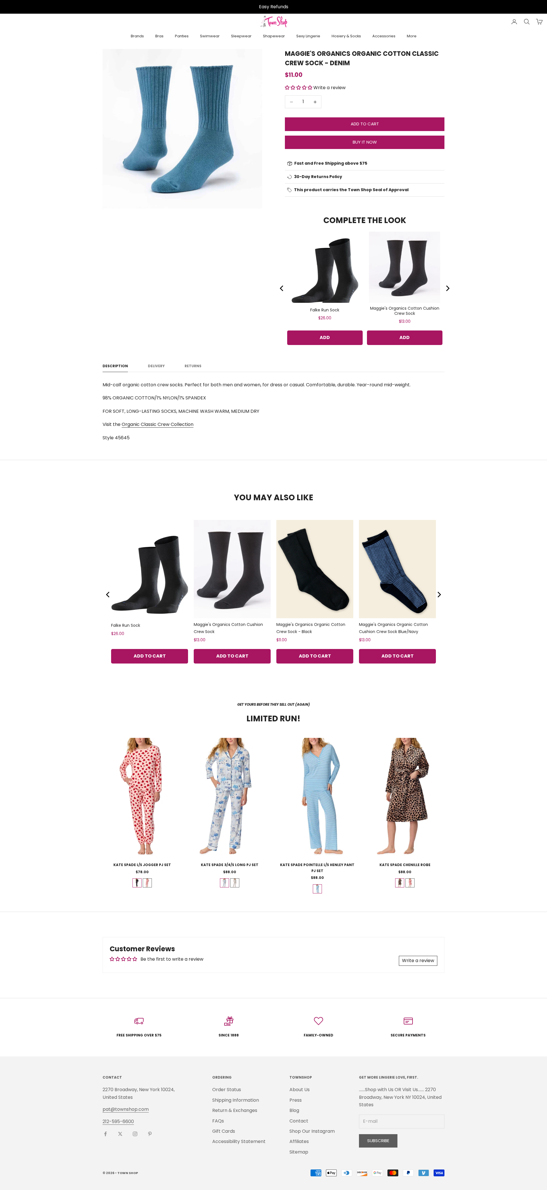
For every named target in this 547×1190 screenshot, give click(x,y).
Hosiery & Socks (346, 36)
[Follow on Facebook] (105, 1134)
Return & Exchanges (234, 1110)
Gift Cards (223, 1131)
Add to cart (365, 124)
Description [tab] (115, 366)
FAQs (218, 1121)
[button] (299, 87)
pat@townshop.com (126, 1109)
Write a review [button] (418, 960)
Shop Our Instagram (312, 1131)
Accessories (383, 36)
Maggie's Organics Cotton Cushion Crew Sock (404, 311)
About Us (299, 1089)
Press (295, 1100)
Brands (137, 36)
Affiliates (299, 1141)
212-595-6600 (118, 1121)
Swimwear (210, 36)
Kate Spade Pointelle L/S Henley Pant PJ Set (317, 867)
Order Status (226, 1089)
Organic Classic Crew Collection (157, 424)
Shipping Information (235, 1100)
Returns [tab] (193, 366)
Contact (298, 1121)
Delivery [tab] (156, 366)
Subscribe (378, 1141)
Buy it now (365, 142)
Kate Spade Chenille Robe (404, 864)
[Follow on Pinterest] (150, 1134)
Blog (294, 1110)
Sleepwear (241, 36)
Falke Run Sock (324, 310)
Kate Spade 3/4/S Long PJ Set (229, 864)
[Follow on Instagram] (135, 1134)
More (412, 36)
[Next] (447, 288)
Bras (159, 36)
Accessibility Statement (239, 1141)
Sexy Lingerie (308, 36)
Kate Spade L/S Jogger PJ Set (142, 864)
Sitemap (298, 1152)
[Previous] (282, 288)
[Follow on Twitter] (120, 1134)
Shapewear (274, 36)
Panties (182, 36)
